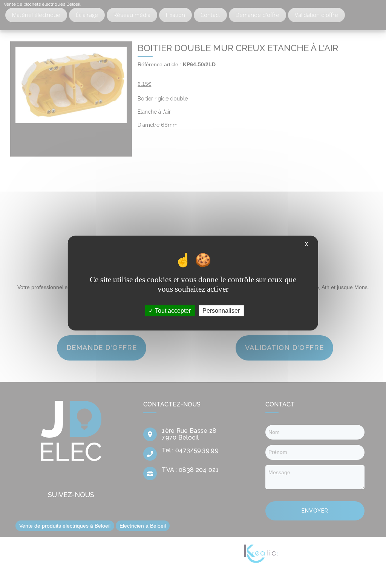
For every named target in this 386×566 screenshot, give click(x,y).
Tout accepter (172, 310)
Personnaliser (221, 310)
